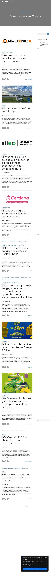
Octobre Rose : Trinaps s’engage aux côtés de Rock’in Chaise (15, 251)
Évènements (5, 245)
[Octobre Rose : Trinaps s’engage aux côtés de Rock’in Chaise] (17, 241)
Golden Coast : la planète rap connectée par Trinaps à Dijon (17, 347)
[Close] (47, 556)
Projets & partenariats (18, 154)
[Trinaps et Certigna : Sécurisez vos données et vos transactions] (17, 199)
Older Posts (26, 506)
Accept (40, 568)
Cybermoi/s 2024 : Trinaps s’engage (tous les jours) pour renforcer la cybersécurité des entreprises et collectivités (17, 291)
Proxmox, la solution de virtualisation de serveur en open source (15, 58)
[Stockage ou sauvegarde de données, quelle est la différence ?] (17, 468)
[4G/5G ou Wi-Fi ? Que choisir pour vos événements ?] (17, 431)
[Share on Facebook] (3, 79)
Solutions (10, 52)
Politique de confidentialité (34, 565)
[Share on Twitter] (5, 79)
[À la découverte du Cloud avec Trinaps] (17, 94)
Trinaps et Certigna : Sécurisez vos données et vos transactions (16, 213)
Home (22, 12)
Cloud (4, 52)
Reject (28, 568)
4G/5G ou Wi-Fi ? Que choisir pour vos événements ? (14, 440)
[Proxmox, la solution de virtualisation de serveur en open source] (17, 41)
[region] (35, 564)
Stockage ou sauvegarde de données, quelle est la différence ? (16, 477)
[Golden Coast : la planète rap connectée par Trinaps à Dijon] (17, 330)
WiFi (3, 434)
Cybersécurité (6, 154)
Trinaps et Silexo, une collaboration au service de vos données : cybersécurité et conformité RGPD (15, 162)
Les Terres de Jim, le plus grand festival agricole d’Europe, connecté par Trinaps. (16, 403)
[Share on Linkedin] (8, 79)
